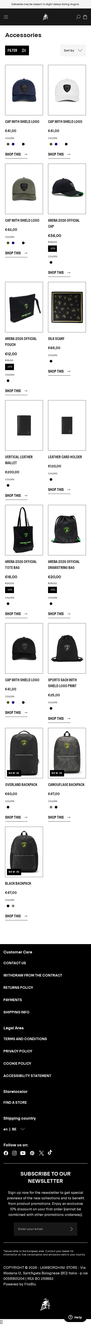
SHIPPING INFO (16, 1012)
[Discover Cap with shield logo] (24, 90)
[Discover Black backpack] (24, 852)
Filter (12, 50)
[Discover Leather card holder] (67, 425)
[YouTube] (22, 1153)
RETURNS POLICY (18, 987)
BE (14, 1129)
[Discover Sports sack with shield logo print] (67, 648)
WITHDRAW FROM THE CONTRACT (32, 975)
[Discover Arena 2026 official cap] (67, 189)
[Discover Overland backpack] (24, 753)
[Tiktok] (50, 1153)
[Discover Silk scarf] (67, 307)
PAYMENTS (12, 1000)
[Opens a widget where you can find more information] (75, 1317)
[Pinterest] (32, 1153)
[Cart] (85, 17)
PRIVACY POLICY (17, 1051)
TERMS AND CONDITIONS (25, 1039)
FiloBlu (30, 1284)
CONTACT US (14, 963)
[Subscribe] (71, 1229)
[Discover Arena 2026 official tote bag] (24, 530)
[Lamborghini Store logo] (45, 17)
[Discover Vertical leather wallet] (24, 425)
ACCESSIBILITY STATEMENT (27, 1076)
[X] (41, 1153)
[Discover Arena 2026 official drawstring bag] (67, 530)
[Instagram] (14, 1153)
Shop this (13, 154)
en (5, 1129)
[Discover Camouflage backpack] (67, 753)
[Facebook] (5, 1153)
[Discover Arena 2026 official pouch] (24, 307)
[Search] (78, 17)
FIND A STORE (15, 1102)
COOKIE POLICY (17, 1063)
